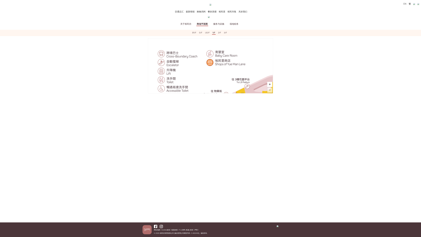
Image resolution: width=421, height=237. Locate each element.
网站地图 (157, 230)
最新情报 (190, 11)
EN (404, 4)
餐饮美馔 (212, 11)
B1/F (194, 33)
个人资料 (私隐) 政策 (186, 230)
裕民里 (222, 11)
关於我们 (242, 11)
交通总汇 (179, 11)
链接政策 (174, 230)
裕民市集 (231, 11)
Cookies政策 (165, 230)
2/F (219, 33)
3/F (225, 33)
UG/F (207, 33)
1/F (213, 33)
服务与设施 (218, 24)
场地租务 (234, 24)
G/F (200, 33)
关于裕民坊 (185, 24)
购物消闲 (201, 11)
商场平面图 (202, 24)
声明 (196, 230)
